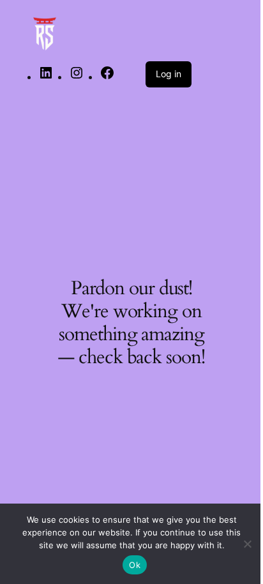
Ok (134, 565)
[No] (247, 543)
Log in (168, 73)
